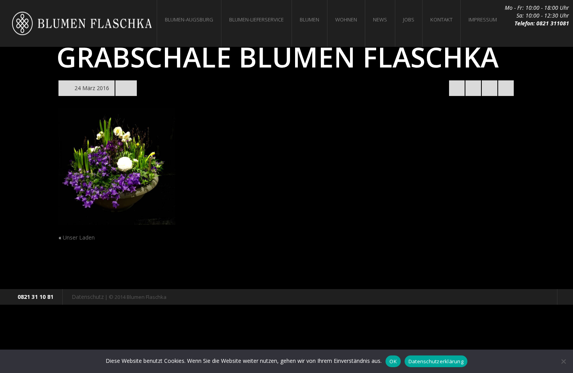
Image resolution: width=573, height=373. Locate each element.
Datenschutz (88, 296)
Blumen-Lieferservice (256, 19)
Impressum (483, 19)
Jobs (408, 19)
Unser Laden (79, 237)
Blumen (309, 19)
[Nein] (563, 361)
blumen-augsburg (189, 19)
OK (393, 361)
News (380, 19)
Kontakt (441, 19)
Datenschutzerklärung (436, 361)
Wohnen (346, 19)
